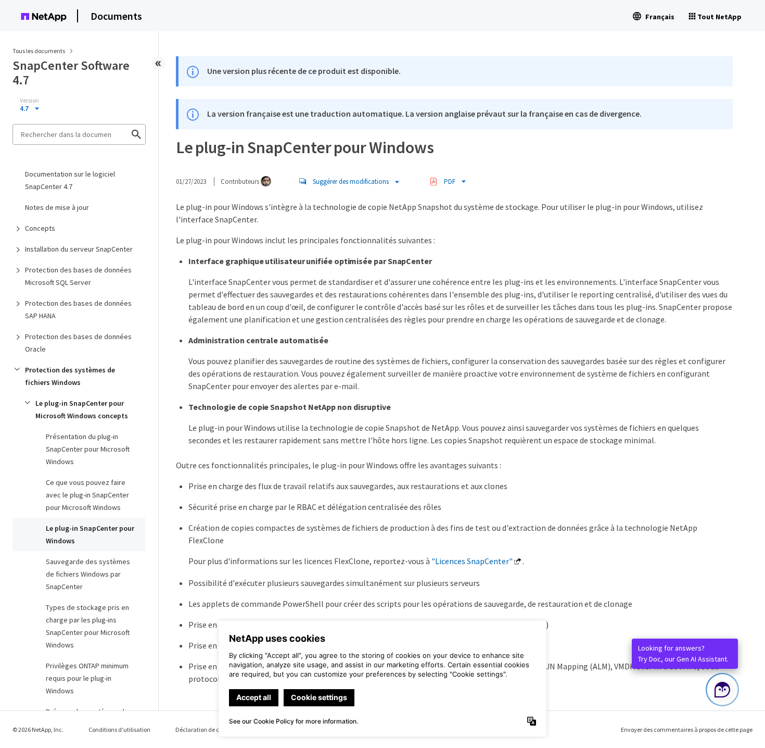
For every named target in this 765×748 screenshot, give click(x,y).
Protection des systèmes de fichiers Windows (70, 376)
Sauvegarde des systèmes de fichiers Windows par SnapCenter (88, 574)
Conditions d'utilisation (119, 729)
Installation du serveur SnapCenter (79, 249)
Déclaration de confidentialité (215, 729)
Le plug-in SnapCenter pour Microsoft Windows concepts (81, 409)
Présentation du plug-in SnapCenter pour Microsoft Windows (88, 449)
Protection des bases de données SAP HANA (78, 309)
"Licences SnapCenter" (472, 561)
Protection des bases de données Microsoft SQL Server (78, 276)
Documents (116, 15)
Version (29, 100)
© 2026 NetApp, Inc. (37, 729)
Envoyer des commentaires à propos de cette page (687, 729)
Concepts (40, 228)
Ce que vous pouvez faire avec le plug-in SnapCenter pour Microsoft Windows (87, 495)
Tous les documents (38, 51)
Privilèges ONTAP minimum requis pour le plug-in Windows (87, 678)
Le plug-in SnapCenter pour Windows (90, 534)
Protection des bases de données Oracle (78, 343)
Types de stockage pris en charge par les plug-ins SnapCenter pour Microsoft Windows (88, 626)
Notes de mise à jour (57, 207)
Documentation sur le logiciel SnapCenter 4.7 (70, 180)
